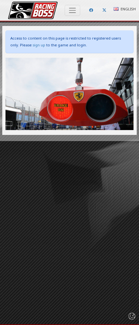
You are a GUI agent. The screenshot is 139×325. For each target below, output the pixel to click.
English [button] (128, 8)
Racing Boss (33, 10)
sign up (39, 44)
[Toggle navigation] (72, 10)
